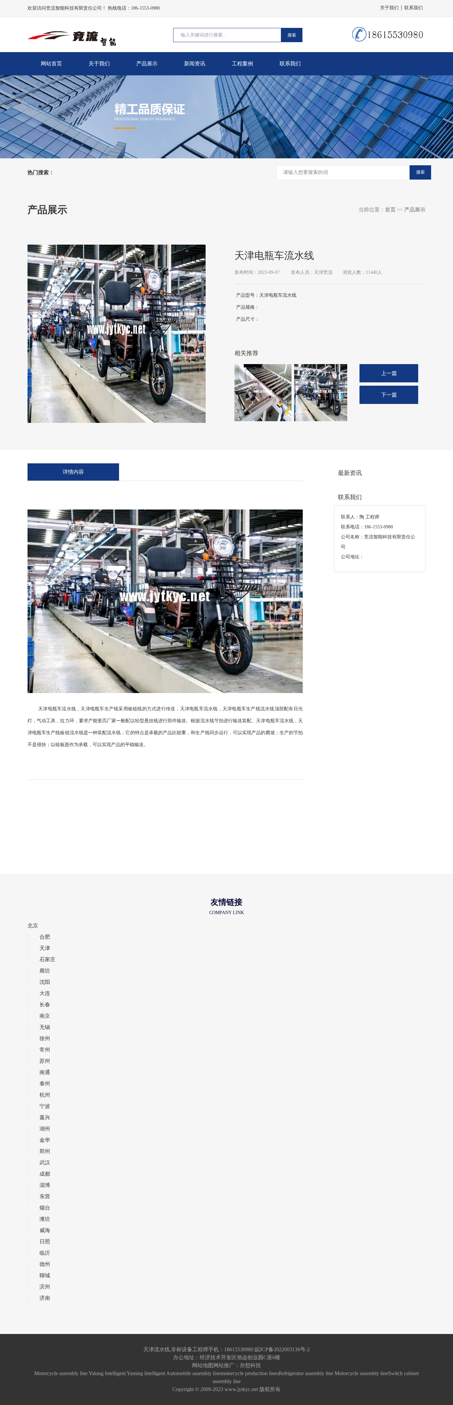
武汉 (44, 1162)
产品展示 (147, 63)
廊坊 (44, 971)
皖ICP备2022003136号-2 (282, 1349)
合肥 (44, 937)
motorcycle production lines (250, 1373)
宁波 (44, 1106)
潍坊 (44, 1219)
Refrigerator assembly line (306, 1373)
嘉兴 (44, 1117)
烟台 (44, 1207)
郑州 (44, 1151)
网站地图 (202, 1365)
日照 (44, 1241)
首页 (390, 209)
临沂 (44, 1253)
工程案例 (242, 63)
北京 (33, 925)
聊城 (44, 1275)
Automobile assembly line (193, 1373)
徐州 (44, 1038)
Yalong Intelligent (107, 1373)
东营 (44, 1196)
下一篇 (389, 395)
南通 (44, 1072)
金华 (44, 1140)
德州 (44, 1264)
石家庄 (47, 959)
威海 (44, 1230)
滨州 (44, 1286)
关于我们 (389, 7)
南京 (44, 1016)
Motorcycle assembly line (61, 1373)
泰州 (44, 1083)
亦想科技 (250, 1365)
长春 (44, 1004)
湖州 (44, 1129)
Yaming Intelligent (146, 1373)
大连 (44, 993)
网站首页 (51, 63)
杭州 (44, 1095)
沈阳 (44, 982)
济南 (44, 1298)
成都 (44, 1174)
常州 (44, 1050)
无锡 (44, 1027)
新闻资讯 (194, 63)
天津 (44, 948)
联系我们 (413, 7)
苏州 (44, 1061)
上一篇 (389, 373)
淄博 (44, 1185)
